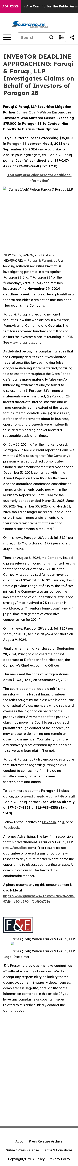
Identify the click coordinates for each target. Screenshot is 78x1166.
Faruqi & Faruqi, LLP (43, 260)
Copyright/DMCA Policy (26, 1159)
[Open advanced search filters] (61, 37)
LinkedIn (49, 822)
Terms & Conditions (57, 1150)
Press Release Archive (46, 1141)
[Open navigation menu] (7, 37)
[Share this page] (72, 37)
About (20, 1141)
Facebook (11, 828)
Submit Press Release (22, 1150)
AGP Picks (10, 6)
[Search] (51, 37)
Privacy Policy (59, 1159)
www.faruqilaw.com (25, 342)
